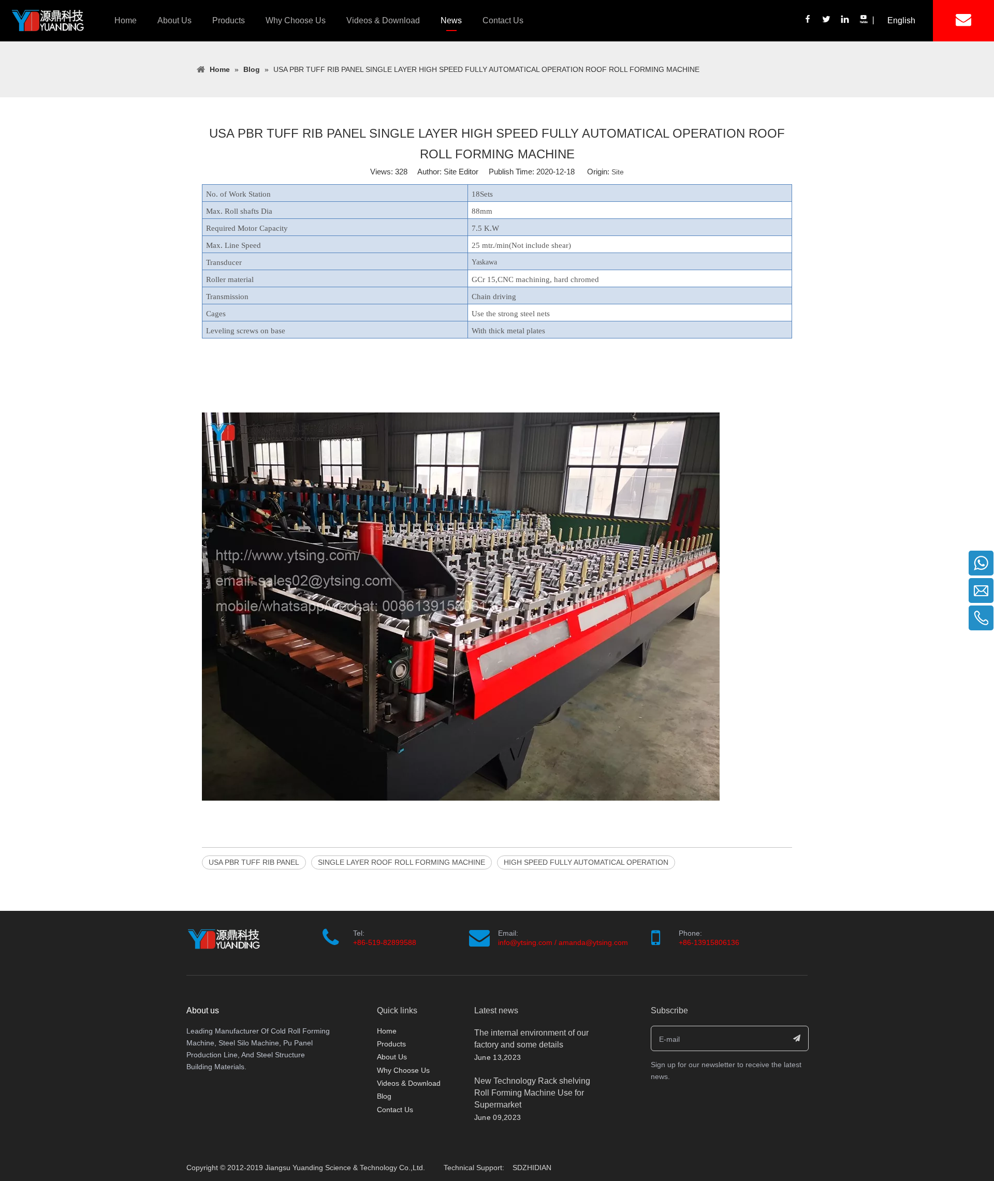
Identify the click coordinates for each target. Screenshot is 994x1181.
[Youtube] (863, 20)
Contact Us (503, 20)
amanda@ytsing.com (593, 942)
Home (125, 20)
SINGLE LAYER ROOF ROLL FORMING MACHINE (401, 862)
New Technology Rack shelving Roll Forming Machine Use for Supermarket (532, 1092)
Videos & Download (383, 20)
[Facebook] (808, 20)
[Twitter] (826, 20)
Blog (384, 1096)
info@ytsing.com (525, 942)
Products (228, 20)
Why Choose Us (296, 20)
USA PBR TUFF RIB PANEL (254, 862)
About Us (174, 20)
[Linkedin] (845, 20)
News (451, 20)
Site (617, 172)
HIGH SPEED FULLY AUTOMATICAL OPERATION (586, 862)
